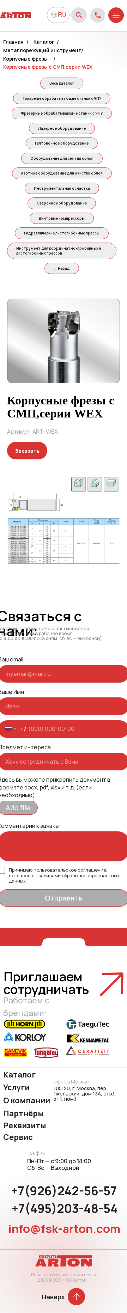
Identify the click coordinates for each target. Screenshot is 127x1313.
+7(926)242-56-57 (64, 1191)
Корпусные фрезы (25, 58)
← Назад (62, 268)
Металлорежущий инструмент (42, 50)
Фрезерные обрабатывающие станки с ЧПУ (62, 113)
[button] (27, 450)
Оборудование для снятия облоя (61, 158)
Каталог (44, 41)
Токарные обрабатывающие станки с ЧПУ (61, 98)
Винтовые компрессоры (62, 218)
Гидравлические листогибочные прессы (61, 233)
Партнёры (23, 1113)
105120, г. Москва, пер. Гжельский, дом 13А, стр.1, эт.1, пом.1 (85, 1093)
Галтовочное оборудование (62, 143)
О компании (26, 1100)
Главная (13, 41)
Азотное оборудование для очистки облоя (62, 173)
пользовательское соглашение (70, 870)
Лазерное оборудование (62, 128)
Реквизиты (24, 1125)
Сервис (18, 1137)
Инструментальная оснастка (62, 188)
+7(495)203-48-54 (65, 1208)
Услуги (16, 1087)
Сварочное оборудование (62, 203)
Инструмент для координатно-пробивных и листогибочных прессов (58, 251)
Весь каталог (61, 83)
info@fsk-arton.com (64, 1228)
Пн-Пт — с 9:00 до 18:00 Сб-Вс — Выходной (59, 1164)
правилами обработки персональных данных (64, 878)
